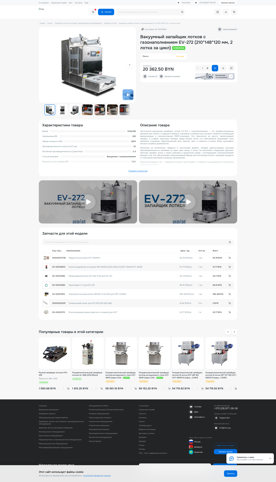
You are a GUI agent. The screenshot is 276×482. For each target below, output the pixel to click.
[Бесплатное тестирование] (231, 76)
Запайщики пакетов (47, 413)
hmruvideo (186, 3)
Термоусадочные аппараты (100, 417)
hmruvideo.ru (199, 417)
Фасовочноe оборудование (100, 437)
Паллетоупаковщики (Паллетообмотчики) (106, 409)
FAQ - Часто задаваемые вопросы (153, 453)
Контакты (78, 3)
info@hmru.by (225, 428)
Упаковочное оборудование (100, 421)
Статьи (141, 445)
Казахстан (198, 452)
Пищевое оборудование (99, 413)
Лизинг (142, 421)
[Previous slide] (228, 332)
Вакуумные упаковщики (49, 409)
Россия (197, 442)
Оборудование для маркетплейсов (53, 417)
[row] (138, 258)
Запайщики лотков (110, 23)
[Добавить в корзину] (229, 258)
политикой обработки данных (97, 475)
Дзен (196, 412)
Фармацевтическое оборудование (103, 433)
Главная (42, 23)
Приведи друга (145, 425)
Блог (71, 3)
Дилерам (142, 437)
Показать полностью (138, 171)
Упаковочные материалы (99, 425)
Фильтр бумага (95, 441)
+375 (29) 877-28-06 (207, 3)
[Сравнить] (58, 388)
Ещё (86, 3)
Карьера (142, 441)
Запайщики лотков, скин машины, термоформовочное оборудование (78, 23)
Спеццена (43, 406)
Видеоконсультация (147, 429)
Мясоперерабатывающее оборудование (56, 447)
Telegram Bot (224, 418)
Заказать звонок (228, 3)
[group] (87, 65)
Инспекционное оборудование (52, 432)
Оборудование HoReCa (98, 406)
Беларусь (198, 447)
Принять (230, 473)
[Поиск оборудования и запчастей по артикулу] (230, 242)
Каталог (50, 23)
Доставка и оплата (146, 433)
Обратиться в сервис (225, 445)
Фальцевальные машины (99, 429)
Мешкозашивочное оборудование (53, 443)
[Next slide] (130, 65)
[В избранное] (63, 388)
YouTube (197, 407)
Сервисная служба (59, 3)
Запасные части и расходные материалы (56, 428)
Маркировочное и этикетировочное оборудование (60, 439)
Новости (142, 413)
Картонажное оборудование (51, 435)
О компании (44, 3)
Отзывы (142, 449)
